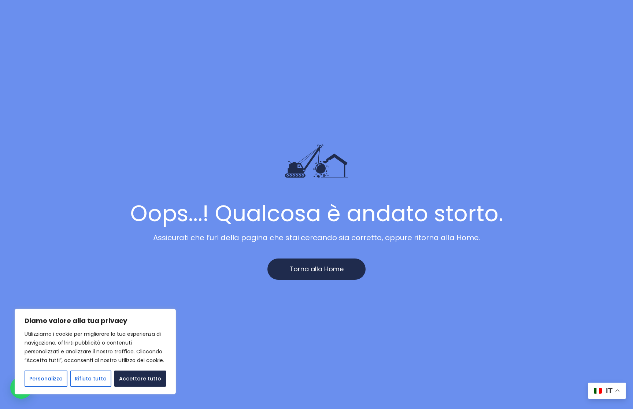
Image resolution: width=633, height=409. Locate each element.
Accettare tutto (140, 378)
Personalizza (46, 378)
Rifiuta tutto (91, 378)
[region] (95, 351)
